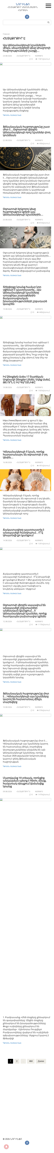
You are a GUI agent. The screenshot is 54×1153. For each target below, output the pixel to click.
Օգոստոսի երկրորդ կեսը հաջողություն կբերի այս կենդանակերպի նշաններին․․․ (23, 211)
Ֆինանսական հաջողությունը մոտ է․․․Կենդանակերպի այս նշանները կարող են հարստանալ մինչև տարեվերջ (26, 697)
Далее (41, 1061)
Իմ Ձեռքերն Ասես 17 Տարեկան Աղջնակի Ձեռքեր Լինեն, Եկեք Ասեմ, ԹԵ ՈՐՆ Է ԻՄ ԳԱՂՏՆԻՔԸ (26, 379)
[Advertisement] (27, 1100)
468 (31, 1061)
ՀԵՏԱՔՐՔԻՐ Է (23, 56)
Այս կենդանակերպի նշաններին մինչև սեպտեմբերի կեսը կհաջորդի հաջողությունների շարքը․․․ (26, 48)
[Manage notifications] (6, 1146)
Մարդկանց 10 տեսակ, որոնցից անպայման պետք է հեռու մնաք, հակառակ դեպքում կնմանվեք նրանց (24, 782)
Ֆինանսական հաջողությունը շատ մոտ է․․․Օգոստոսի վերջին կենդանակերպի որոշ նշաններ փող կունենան (26, 131)
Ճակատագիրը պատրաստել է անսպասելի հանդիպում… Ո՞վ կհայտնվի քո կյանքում (23, 532)
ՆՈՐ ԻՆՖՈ (23, 4)
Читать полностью (12, 115)
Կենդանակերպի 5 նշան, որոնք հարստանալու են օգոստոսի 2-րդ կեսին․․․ (25, 454)
